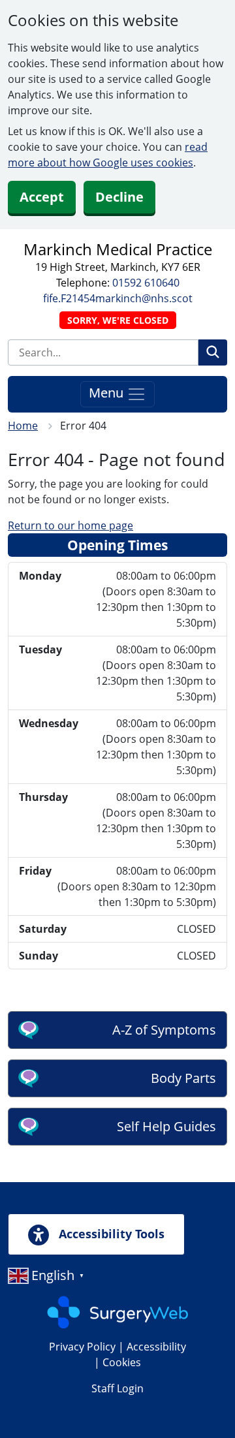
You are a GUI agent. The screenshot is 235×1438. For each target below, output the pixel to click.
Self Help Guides (166, 1126)
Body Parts (183, 1078)
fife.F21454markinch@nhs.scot (118, 298)
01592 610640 (146, 282)
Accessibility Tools (109, 1234)
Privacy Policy (82, 1346)
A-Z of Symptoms (164, 1030)
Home (23, 425)
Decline (119, 197)
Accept (42, 197)
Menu (108, 392)
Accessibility (156, 1346)
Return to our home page (70, 525)
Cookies (121, 1362)
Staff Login (117, 1388)
